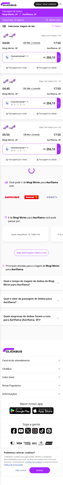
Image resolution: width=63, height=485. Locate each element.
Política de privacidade (13, 464)
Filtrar (58, 26)
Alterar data (55, 20)
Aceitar (39, 470)
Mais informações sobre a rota (31, 252)
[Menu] (60, 4)
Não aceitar (21, 470)
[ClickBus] (9, 4)
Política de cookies (34, 462)
